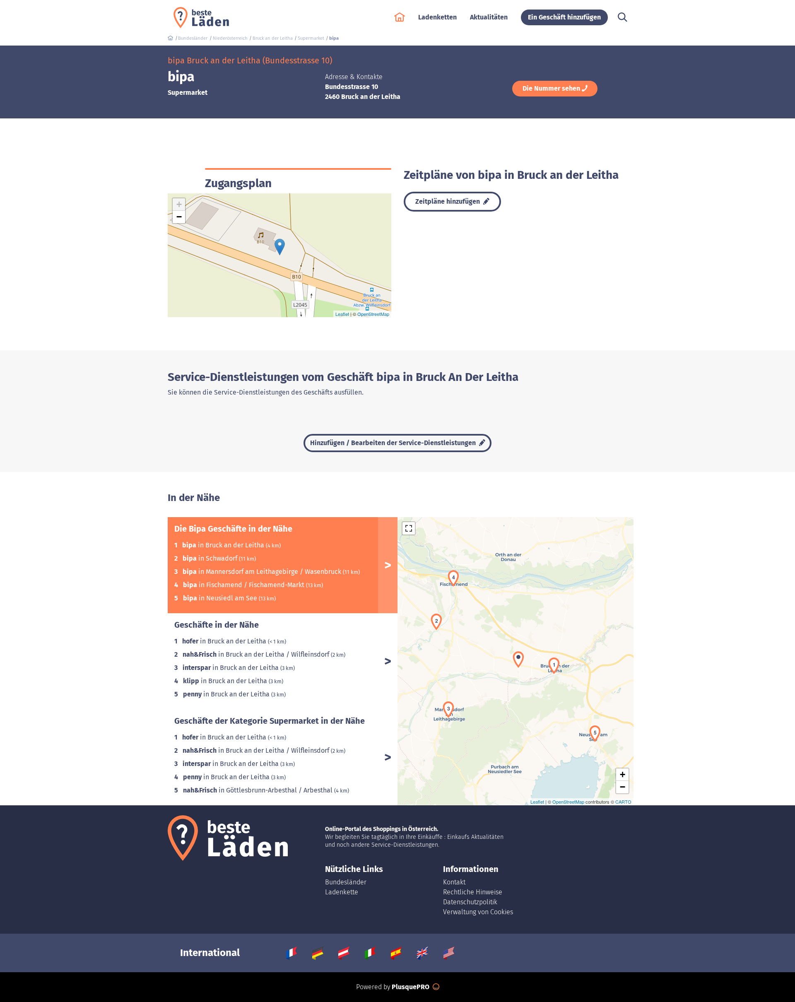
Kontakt (454, 882)
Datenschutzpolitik (470, 902)
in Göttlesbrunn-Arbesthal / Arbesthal (258, 790)
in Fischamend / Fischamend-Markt (244, 585)
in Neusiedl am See (221, 598)
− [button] (179, 217)
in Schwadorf (211, 558)
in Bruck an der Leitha (224, 545)
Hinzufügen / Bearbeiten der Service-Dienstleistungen (393, 443)
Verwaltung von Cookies (478, 912)
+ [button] (179, 204)
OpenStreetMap (373, 314)
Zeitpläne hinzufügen (448, 201)
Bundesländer (345, 882)
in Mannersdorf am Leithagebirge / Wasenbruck (263, 572)
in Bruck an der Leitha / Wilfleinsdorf (257, 654)
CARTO (623, 801)
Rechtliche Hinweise (472, 892)
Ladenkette (341, 892)
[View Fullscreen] (408, 528)
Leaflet (342, 314)
